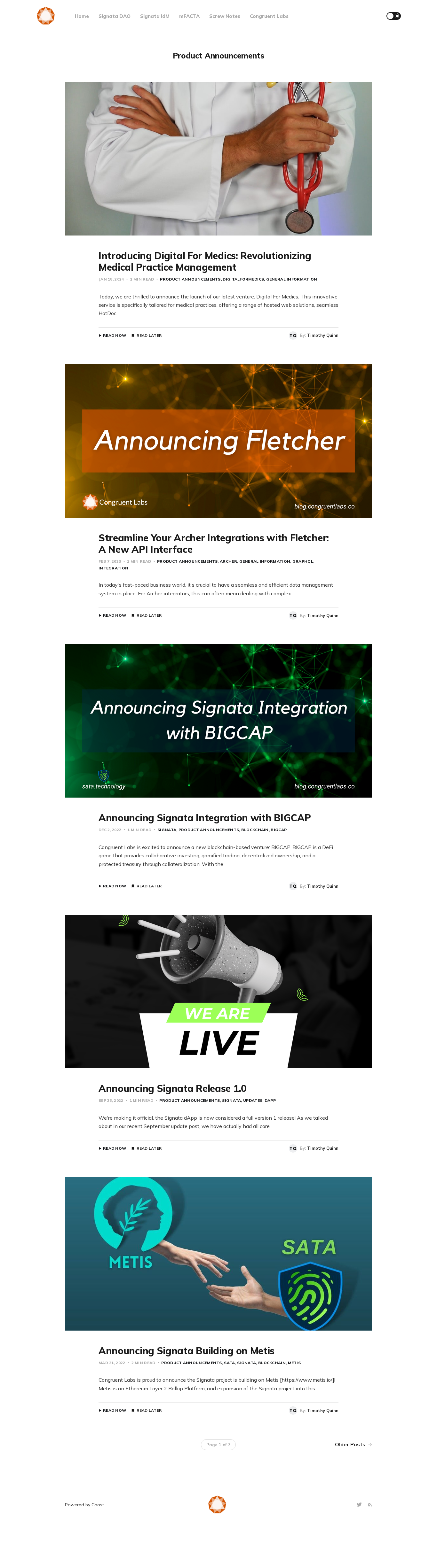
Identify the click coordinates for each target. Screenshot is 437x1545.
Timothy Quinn (322, 335)
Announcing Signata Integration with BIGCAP (205, 818)
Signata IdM (155, 16)
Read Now (114, 335)
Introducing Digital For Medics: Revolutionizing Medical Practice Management (205, 261)
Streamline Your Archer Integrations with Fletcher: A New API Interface (214, 543)
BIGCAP (279, 829)
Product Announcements (190, 279)
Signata (166, 829)
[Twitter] (360, 1505)
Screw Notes (224, 16)
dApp (270, 1100)
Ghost (97, 1505)
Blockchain (255, 829)
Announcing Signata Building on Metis (186, 1351)
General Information (291, 279)
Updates (252, 1100)
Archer (228, 561)
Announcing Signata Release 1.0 (173, 1088)
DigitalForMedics (243, 279)
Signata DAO (115, 16)
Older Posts (351, 1444)
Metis (294, 1362)
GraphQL (302, 561)
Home (82, 16)
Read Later (149, 335)
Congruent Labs (269, 16)
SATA (229, 1362)
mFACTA (189, 16)
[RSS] (369, 1505)
